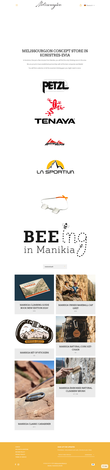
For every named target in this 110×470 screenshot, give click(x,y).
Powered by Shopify (57, 465)
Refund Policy (20, 452)
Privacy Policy (20, 454)
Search (17, 447)
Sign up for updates (66, 447)
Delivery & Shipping (21, 449)
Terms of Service (20, 457)
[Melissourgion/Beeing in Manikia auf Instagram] (18, 464)
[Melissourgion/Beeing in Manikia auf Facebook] (15, 464)
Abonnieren (88, 454)
